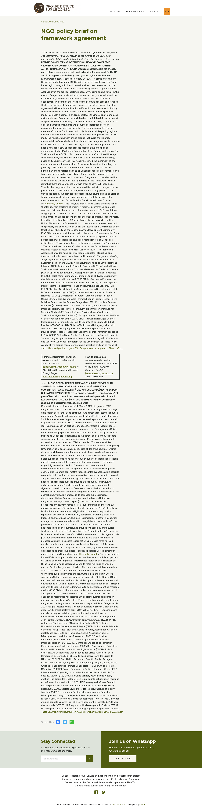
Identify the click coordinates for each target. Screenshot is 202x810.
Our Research (134, 11)
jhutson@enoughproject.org (57, 376)
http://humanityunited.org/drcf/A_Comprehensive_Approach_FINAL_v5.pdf (82, 348)
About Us (115, 11)
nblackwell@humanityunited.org (59, 366)
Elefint (142, 804)
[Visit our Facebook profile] (96, 792)
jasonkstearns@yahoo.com (99, 373)
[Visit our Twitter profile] (103, 792)
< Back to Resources (52, 21)
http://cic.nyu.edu (120, 804)
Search (154, 11)
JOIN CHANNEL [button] (123, 758)
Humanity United (54, 203)
